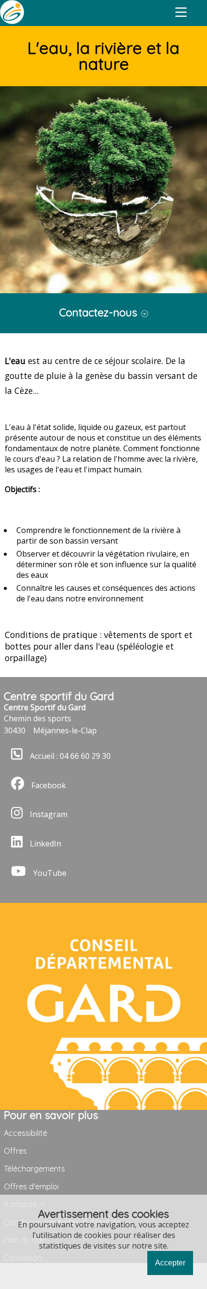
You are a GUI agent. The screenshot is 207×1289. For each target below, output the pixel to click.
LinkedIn (45, 843)
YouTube (49, 873)
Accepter (170, 1263)
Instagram (48, 814)
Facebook (48, 785)
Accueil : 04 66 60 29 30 (70, 756)
